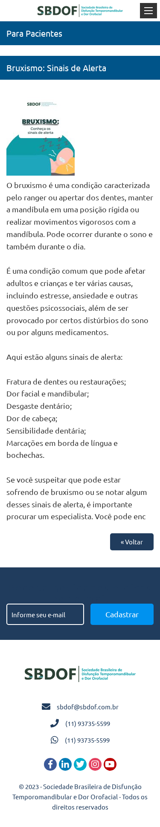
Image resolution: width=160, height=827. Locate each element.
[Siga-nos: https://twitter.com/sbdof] (80, 764)
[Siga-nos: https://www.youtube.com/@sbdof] (110, 764)
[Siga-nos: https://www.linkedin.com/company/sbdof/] (65, 764)
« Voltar (132, 542)
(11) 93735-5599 (87, 723)
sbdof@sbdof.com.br (88, 707)
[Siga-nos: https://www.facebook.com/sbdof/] (50, 764)
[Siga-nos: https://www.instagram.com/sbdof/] (95, 764)
